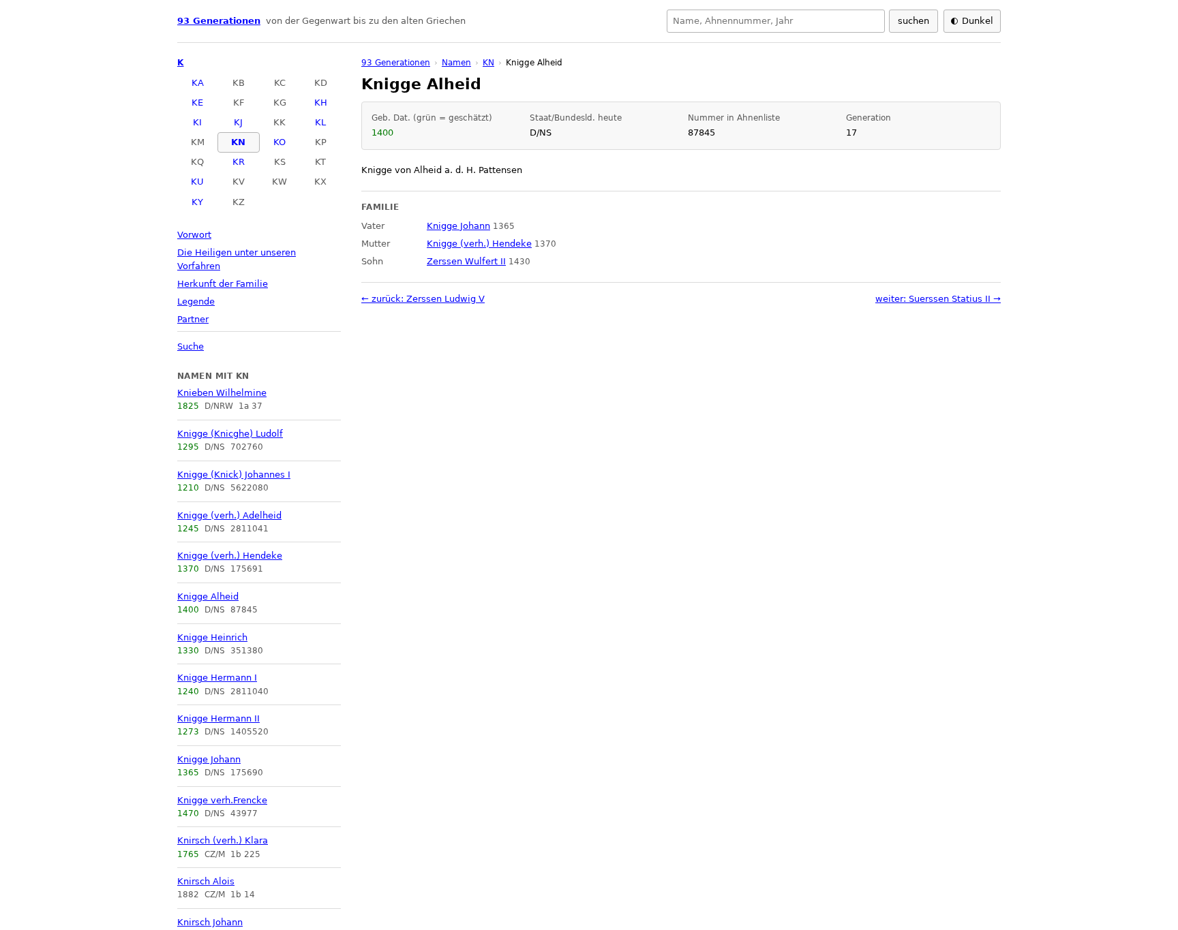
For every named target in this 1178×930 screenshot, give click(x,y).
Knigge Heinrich (212, 637)
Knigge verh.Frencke (222, 800)
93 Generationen (218, 21)
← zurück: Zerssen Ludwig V (423, 299)
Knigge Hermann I (217, 677)
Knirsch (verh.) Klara (222, 840)
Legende (196, 301)
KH (320, 102)
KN (238, 142)
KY (197, 202)
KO (279, 142)
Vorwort (194, 235)
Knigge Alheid (208, 596)
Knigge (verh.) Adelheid (229, 515)
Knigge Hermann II (218, 718)
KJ (238, 122)
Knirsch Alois (206, 881)
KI (197, 122)
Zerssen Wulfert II (466, 261)
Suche (190, 346)
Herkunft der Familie (222, 284)
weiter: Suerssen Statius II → (938, 299)
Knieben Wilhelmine (222, 393)
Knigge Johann (209, 759)
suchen (913, 21)
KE (197, 102)
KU (197, 181)
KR (238, 162)
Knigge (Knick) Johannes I (233, 474)
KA (198, 83)
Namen (456, 62)
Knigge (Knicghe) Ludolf (230, 434)
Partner (193, 319)
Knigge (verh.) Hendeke (229, 556)
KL (320, 122)
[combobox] (776, 21)
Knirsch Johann (210, 922)
